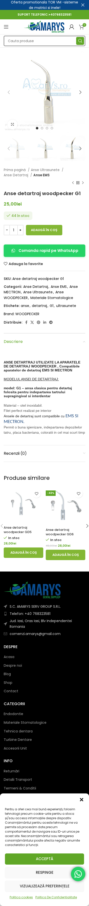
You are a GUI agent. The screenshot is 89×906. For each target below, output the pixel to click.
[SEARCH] (80, 41)
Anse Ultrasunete (46, 170)
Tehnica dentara (18, 731)
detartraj (39, 305)
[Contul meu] (72, 27)
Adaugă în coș (44, 230)
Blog (7, 674)
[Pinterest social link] (38, 322)
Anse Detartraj (16, 175)
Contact (11, 691)
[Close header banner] (83, 5)
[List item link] (44, 613)
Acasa (9, 657)
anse (25, 305)
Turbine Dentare (18, 739)
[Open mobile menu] (6, 27)
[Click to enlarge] (12, 124)
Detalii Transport (18, 779)
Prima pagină (15, 170)
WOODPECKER (27, 313)
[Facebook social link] (26, 322)
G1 (51, 305)
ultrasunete (66, 305)
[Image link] (32, 589)
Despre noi (13, 665)
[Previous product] (72, 183)
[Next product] (82, 183)
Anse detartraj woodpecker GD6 (60, 532)
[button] (81, 799)
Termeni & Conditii (20, 788)
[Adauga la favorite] (36, 493)
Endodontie (13, 714)
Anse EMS (41, 175)
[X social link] (32, 322)
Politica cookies (21, 897)
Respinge (44, 872)
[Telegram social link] (51, 322)
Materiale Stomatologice (51, 297)
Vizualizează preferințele (44, 886)
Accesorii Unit (15, 748)
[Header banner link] (37, 5)
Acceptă (44, 858)
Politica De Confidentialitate (56, 897)
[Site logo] (44, 26)
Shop (8, 682)
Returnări (11, 771)
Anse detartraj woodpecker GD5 (18, 529)
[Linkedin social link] (45, 322)
